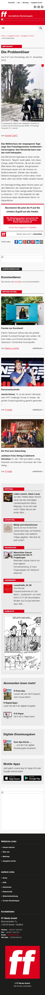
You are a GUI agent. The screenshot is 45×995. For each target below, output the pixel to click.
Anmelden (11, 2)
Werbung (25, 2)
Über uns (6, 852)
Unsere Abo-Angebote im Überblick (22, 227)
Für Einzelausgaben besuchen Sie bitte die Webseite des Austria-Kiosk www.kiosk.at (22, 220)
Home (3, 36)
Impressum (7, 887)
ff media (8, 410)
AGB (4, 882)
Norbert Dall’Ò (11, 136)
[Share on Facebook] (16, 242)
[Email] (41, 242)
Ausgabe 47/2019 (27, 36)
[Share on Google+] (25, 242)
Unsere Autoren (9, 847)
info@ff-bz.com (13, 935)
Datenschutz (7, 892)
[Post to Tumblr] (29, 242)
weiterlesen (38, 348)
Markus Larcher (12, 348)
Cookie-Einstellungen (11, 901)
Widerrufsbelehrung (10, 896)
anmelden (18, 282)
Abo (18, 2)
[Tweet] (20, 242)
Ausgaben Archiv (36, 2)
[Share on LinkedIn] (37, 242)
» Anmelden (37, 234)
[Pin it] (33, 242)
